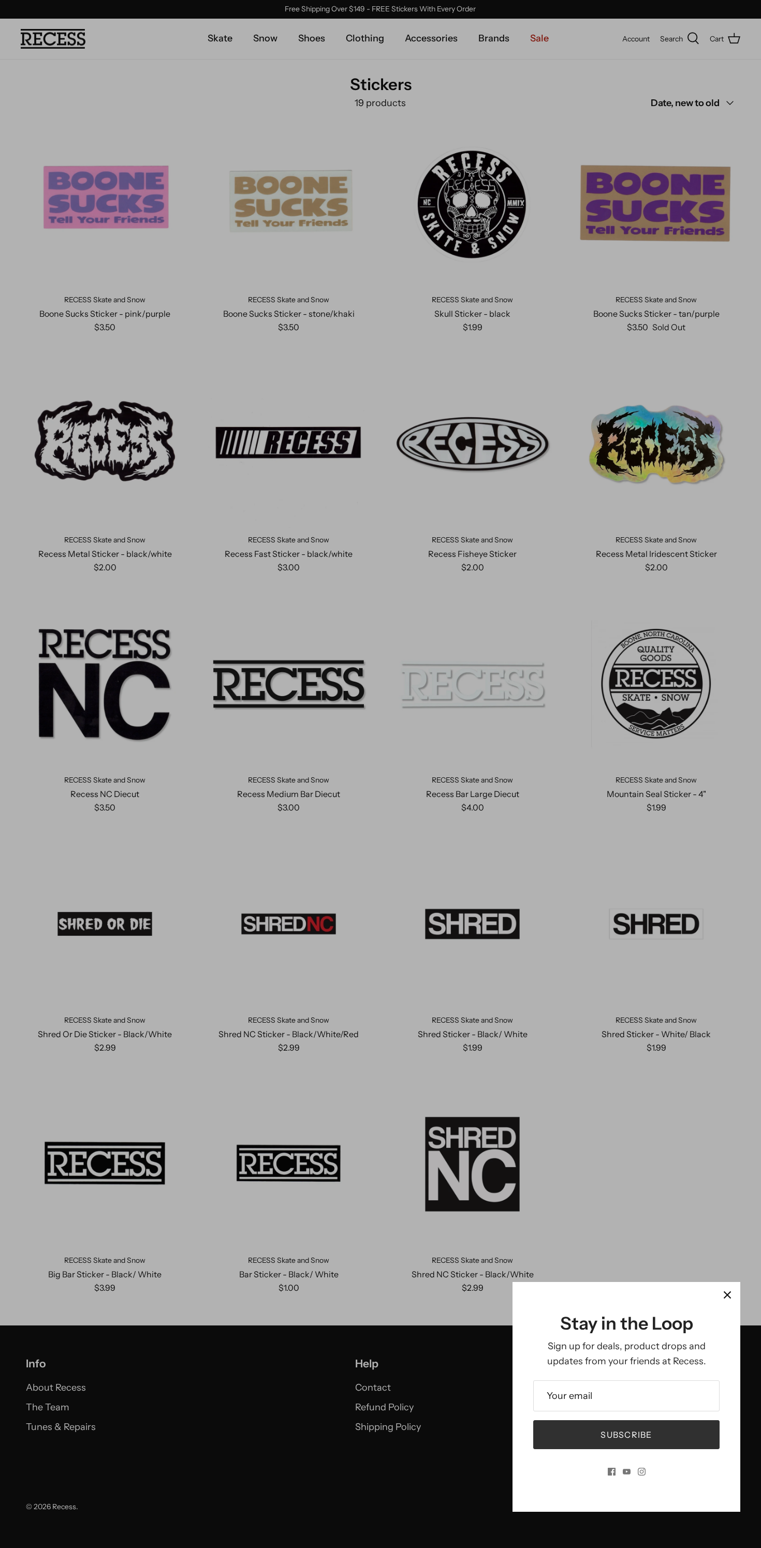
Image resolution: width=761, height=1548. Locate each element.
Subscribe (626, 1434)
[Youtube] (627, 1472)
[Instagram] (642, 1472)
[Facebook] (612, 1472)
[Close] (727, 1295)
